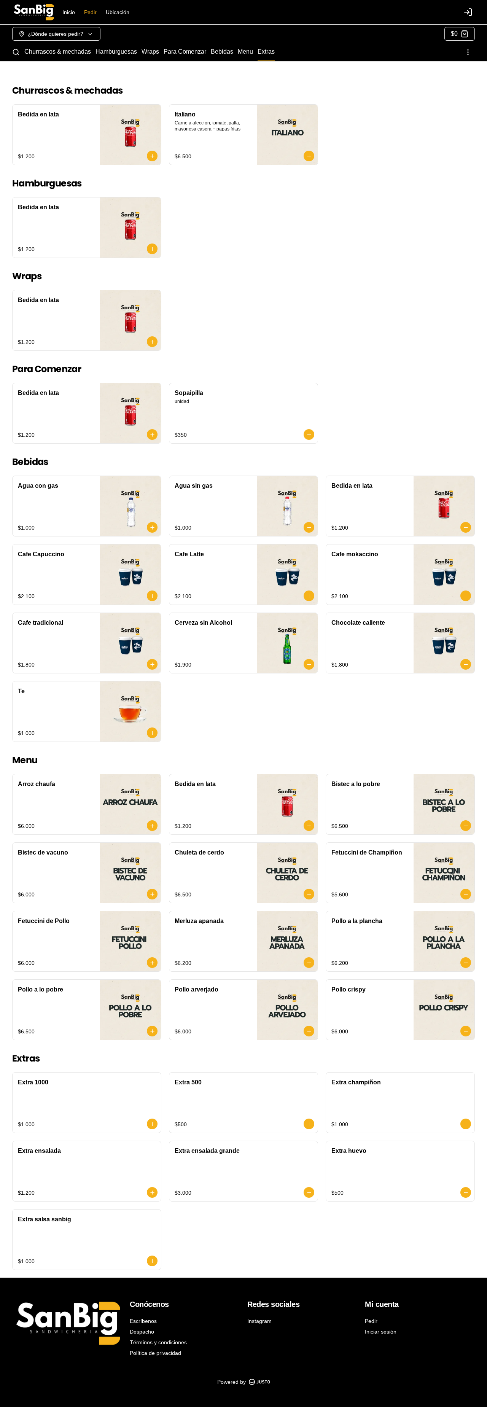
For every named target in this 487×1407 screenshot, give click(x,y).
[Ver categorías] (468, 52)
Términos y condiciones (158, 1342)
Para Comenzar (185, 51)
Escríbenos (143, 1321)
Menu (245, 51)
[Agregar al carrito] (152, 156)
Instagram (259, 1321)
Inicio (68, 12)
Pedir (90, 12)
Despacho (142, 1332)
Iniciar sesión (380, 1332)
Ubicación (117, 12)
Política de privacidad (155, 1353)
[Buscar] (16, 52)
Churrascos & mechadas (57, 51)
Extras (266, 51)
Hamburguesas (116, 51)
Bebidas (222, 51)
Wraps (150, 51)
